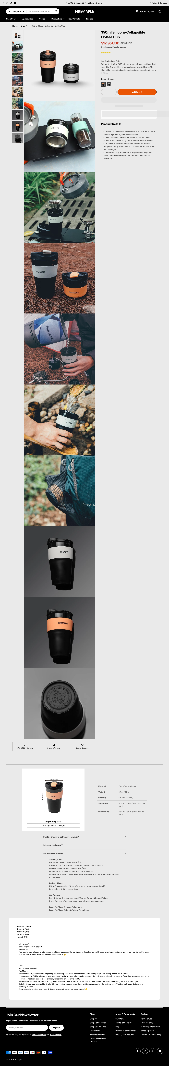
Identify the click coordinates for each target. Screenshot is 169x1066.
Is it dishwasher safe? (53, 853)
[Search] (55, 11)
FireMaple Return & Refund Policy (69, 910)
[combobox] (32, 11)
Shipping (104, 47)
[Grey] (109, 84)
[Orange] (103, 84)
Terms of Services (39, 1034)
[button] (105, 52)
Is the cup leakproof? (53, 845)
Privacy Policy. (55, 1034)
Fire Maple (17, 1059)
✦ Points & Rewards (158, 3)
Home (15, 26)
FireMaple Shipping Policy (66, 907)
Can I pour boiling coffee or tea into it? (61, 837)
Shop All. (24, 26)
